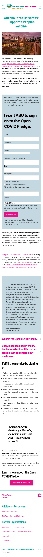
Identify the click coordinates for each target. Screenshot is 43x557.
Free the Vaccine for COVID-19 (25, 549)
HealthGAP (5, 536)
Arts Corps (6, 541)
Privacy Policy (6, 495)
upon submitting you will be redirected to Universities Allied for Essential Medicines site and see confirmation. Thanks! (21, 222)
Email (5, 166)
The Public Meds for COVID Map (13, 516)
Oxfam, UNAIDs (7, 64)
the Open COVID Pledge (26, 262)
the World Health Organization (23, 64)
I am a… (6, 150)
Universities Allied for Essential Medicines (16, 532)
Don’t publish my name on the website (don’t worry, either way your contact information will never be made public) (21, 208)
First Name (7, 135)
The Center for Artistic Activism (13, 527)
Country (6, 197)
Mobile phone (8, 173)
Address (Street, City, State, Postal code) (16, 187)
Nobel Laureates (29, 66)
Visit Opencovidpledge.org (21, 483)
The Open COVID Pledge (10, 512)
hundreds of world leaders (11, 66)
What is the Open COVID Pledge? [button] (19, 339)
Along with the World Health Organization (16, 255)
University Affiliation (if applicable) (14, 158)
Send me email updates (13, 181)
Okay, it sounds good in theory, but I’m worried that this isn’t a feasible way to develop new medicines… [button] (19, 351)
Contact (4, 498)
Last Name (7, 142)
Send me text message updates (16, 184)
